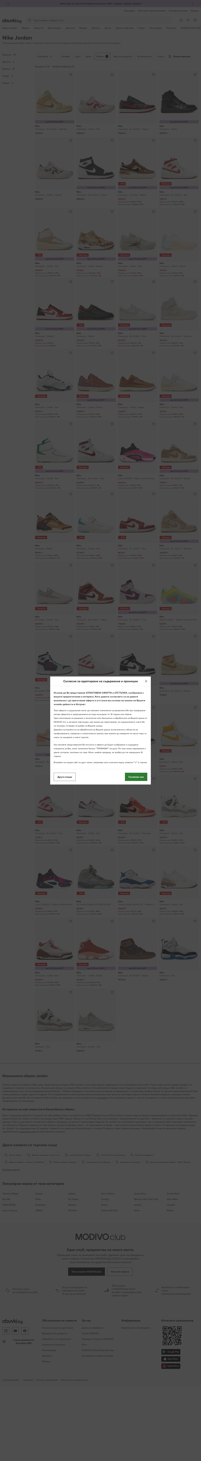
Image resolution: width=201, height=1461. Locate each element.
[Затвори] (146, 681)
